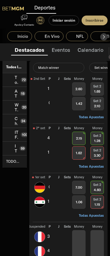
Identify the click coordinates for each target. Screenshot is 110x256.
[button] (104, 37)
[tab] (29, 49)
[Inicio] (13, 8)
